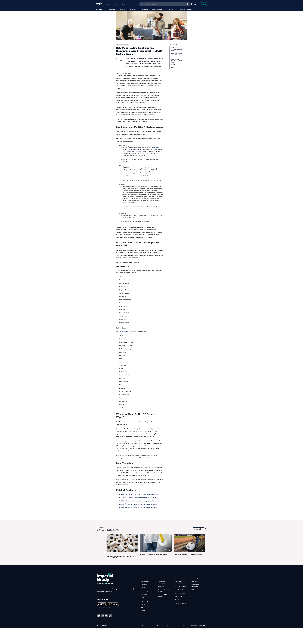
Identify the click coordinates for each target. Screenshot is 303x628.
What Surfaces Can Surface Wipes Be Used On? (177, 55)
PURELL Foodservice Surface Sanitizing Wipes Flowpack (138, 501)
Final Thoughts (175, 65)
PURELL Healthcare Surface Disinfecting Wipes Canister (138, 504)
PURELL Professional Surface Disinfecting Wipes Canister (139, 494)
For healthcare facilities (124, 331)
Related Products (175, 68)
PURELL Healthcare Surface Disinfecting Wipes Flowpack (139, 507)
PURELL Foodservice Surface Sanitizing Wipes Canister (138, 497)
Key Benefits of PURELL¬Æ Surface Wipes (176, 49)
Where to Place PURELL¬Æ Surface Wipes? (176, 60)
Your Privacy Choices (197, 625)
